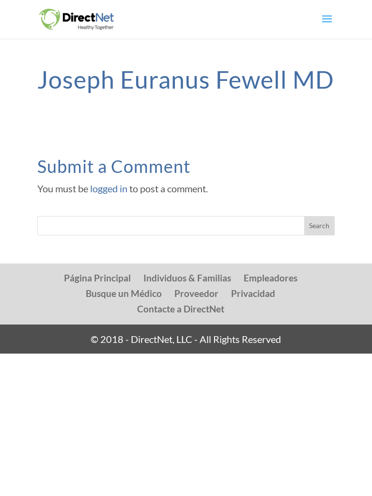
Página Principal (97, 277)
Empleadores (270, 277)
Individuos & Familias (187, 277)
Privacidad (253, 293)
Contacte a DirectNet (180, 308)
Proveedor (196, 293)
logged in (108, 188)
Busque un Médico (124, 293)
